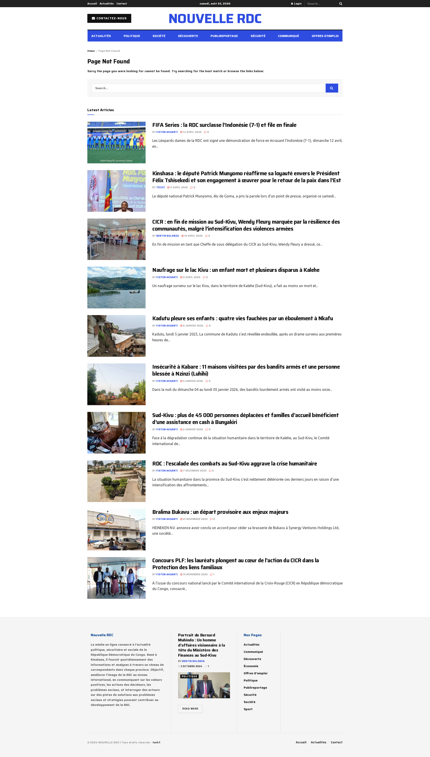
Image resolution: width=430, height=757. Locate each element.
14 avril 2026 (192, 132)
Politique (132, 35)
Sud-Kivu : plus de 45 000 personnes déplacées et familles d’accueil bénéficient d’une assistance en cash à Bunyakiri (245, 418)
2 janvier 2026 (192, 429)
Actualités (107, 3)
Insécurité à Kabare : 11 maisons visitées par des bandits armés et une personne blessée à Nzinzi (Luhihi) (246, 370)
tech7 (160, 187)
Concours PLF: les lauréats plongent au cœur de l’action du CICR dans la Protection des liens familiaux (235, 564)
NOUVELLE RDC (215, 18)
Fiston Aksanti (167, 132)
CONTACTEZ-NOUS (111, 18)
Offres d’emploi (325, 35)
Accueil (92, 3)
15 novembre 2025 (195, 574)
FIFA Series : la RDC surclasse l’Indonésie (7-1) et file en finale (224, 125)
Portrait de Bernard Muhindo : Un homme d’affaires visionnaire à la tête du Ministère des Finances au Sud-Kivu (201, 645)
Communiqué (288, 35)
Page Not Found (109, 51)
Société (159, 35)
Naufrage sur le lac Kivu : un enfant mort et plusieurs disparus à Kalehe (235, 270)
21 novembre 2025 (195, 519)
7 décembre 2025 (194, 471)
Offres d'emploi (255, 673)
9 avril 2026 (191, 277)
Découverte (188, 35)
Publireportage (224, 35)
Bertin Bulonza (167, 236)
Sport (248, 709)
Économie (251, 666)
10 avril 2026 (193, 236)
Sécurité (258, 35)
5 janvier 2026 (192, 381)
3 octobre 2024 (191, 666)
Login (297, 3)
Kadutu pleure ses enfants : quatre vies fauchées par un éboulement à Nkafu (242, 318)
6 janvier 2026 (192, 326)
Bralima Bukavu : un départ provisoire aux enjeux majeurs (220, 512)
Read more (190, 709)
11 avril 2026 (178, 187)
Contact (121, 3)
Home (91, 51)
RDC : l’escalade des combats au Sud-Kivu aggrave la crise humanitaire (234, 463)
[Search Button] (340, 3)
